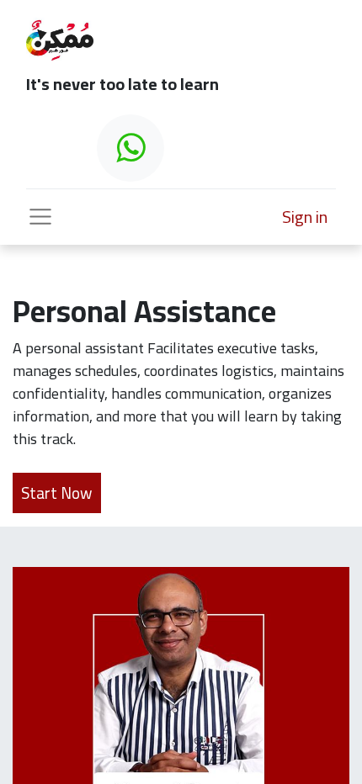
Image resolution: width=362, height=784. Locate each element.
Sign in (304, 216)
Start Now (57, 493)
